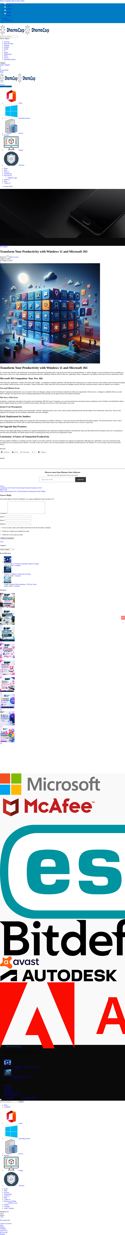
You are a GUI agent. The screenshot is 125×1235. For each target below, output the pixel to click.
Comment (3, 513)
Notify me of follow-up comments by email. (15, 531)
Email (2, 520)
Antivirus (7, 42)
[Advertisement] (58, 759)
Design (6, 49)
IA (5, 50)
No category (7, 245)
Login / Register (9, 1208)
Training (6, 45)
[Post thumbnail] (7, 562)
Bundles (6, 47)
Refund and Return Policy (12, 1093)
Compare (7, 1206)
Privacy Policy (8, 1089)
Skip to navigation (6, 1)
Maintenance (8, 54)
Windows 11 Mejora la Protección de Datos (17, 574)
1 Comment (17, 565)
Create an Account (5, 1223)
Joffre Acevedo (13, 257)
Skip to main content (18, 1)
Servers (6, 58)
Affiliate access (12, 1203)
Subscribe (81, 479)
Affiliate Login (12, 178)
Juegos (6, 52)
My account (7, 1087)
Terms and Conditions (10, 1094)
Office (6, 56)
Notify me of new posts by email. (12, 535)
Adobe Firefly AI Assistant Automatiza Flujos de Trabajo (21, 564)
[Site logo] (12, 35)
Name (2, 517)
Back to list (3, 489)
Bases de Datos (8, 43)
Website (2, 524)
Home (2, 245)
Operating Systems (10, 59)
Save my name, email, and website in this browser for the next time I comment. (26, 528)
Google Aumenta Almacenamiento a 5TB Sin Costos (20, 584)
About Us (7, 1086)
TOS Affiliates (8, 1091)
